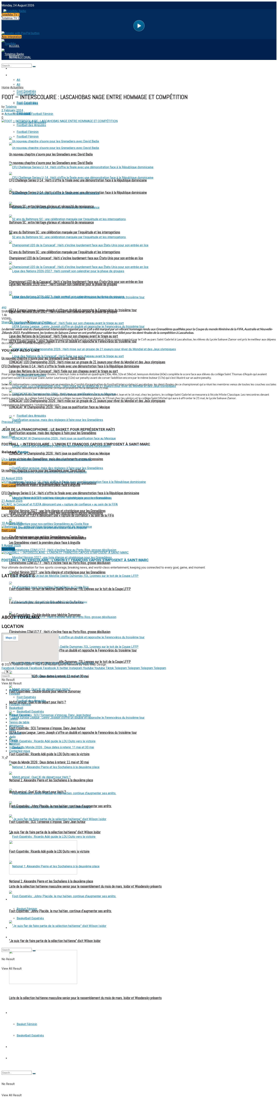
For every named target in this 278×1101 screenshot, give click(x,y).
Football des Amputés (31, 701)
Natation (14, 744)
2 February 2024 (12, 110)
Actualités (16, 87)
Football (15, 75)
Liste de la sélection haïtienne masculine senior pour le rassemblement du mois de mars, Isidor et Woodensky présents (85, 998)
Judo (12, 736)
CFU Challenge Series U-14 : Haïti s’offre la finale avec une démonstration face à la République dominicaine (78, 180)
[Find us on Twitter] (3, 758)
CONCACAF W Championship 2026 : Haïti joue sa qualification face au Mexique (59, 453)
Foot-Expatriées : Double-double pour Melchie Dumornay (45, 615)
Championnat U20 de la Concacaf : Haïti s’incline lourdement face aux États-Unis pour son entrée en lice (76, 258)
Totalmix (11, 106)
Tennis (13, 1046)
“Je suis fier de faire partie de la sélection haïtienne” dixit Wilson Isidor (55, 941)
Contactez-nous (19, 751)
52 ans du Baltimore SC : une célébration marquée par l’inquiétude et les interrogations (64, 252)
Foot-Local (9, 463)
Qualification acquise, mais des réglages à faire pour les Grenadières (52, 433)
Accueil (14, 690)
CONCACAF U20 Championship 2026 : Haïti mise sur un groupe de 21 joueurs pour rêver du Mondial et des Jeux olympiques (87, 401)
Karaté (13, 740)
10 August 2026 (12, 523)
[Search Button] (34, 1073)
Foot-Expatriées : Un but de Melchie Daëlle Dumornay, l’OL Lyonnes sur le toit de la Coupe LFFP (70, 589)
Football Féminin (20, 427)
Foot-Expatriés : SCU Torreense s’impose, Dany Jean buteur (47, 728)
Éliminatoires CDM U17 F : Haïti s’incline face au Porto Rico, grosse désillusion (59, 632)
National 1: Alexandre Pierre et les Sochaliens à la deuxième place (51, 881)
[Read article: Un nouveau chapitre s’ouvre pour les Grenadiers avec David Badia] (139, 459)
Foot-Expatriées (27, 103)
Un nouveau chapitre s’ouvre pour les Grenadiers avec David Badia (51, 154)
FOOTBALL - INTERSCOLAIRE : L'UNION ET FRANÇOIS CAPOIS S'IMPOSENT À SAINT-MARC (75, 560)
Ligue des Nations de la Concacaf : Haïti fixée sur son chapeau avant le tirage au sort (63, 371)
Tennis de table (19, 1058)
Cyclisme (15, 733)
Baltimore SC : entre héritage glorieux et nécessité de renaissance (51, 206)
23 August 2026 (12, 478)
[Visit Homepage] (14, 10)
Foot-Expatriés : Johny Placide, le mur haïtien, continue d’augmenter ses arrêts (60, 911)
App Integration (12, 37)
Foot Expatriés (26, 697)
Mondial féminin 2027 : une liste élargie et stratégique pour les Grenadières (57, 511)
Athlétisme (16, 726)
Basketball (17, 1012)
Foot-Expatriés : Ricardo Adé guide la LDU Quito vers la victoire (49, 754)
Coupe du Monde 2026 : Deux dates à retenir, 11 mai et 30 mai (49, 762)
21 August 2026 (12, 501)
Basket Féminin (27, 1024)
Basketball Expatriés (30, 1035)
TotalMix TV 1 (11, 14)
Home (5, 87)
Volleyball (15, 747)
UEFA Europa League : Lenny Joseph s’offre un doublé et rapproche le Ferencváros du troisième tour (73, 341)
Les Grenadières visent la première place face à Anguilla (44, 542)
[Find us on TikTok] (6, 758)
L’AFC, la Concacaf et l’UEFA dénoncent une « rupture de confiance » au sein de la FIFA (58, 515)
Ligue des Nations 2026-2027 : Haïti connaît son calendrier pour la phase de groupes (63, 284)
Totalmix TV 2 (10, 18)
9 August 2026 (11, 545)
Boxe (12, 729)
